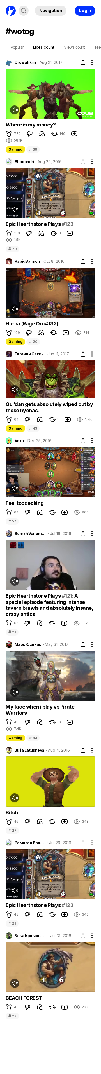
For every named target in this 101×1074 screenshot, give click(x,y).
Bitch (12, 812)
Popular (17, 47)
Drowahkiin (25, 62)
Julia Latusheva (29, 750)
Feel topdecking (25, 503)
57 (12, 521)
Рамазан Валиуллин (30, 843)
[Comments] (42, 133)
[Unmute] (14, 109)
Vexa (19, 441)
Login (85, 10)
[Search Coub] (24, 11)
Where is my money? (31, 125)
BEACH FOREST (24, 998)
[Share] (83, 62)
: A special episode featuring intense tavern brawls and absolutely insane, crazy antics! (49, 605)
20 (12, 249)
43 (33, 428)
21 (12, 632)
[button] (9, 133)
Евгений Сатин (29, 354)
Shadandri (24, 162)
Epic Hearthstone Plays (34, 224)
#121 (67, 596)
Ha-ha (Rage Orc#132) (32, 324)
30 (33, 149)
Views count (74, 47)
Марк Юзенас (28, 644)
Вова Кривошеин (30, 936)
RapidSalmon (27, 261)
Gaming (15, 149)
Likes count (43, 47)
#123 (67, 224)
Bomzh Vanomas (30, 534)
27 (12, 830)
